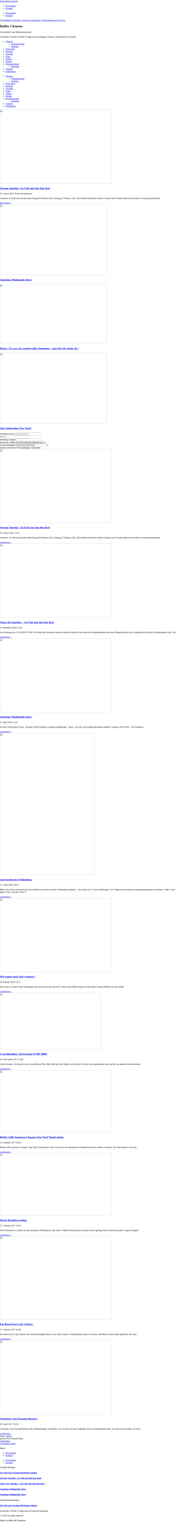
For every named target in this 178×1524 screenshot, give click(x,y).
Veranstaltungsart (7, 445)
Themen (9, 41)
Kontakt (9, 8)
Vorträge (9, 54)
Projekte (9, 51)
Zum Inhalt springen (9, 1)
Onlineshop (11, 71)
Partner (9, 61)
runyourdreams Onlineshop (16, 879)
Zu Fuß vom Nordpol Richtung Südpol (18, 1473)
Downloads (11, 6)
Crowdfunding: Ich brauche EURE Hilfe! (23, 1054)
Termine (9, 69)
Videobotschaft (17, 44)
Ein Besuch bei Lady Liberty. (16, 1324)
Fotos (8, 56)
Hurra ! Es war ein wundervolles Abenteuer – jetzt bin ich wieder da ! (39, 348)
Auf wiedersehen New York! (16, 428)
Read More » (6, 203)
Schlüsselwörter (7, 434)
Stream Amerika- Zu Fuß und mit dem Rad (25, 188)
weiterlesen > (6, 542)
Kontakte (15, 66)
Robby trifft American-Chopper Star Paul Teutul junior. (32, 1137)
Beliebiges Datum (8, 439)
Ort (1, 437)
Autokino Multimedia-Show (16, 279)
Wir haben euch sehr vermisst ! (17, 976)
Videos (9, 59)
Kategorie (4, 442)
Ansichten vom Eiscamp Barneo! (18, 1418)
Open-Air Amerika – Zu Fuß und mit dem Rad (27, 622)
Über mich (10, 49)
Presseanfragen (12, 64)
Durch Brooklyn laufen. (13, 1220)
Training (14, 46)
